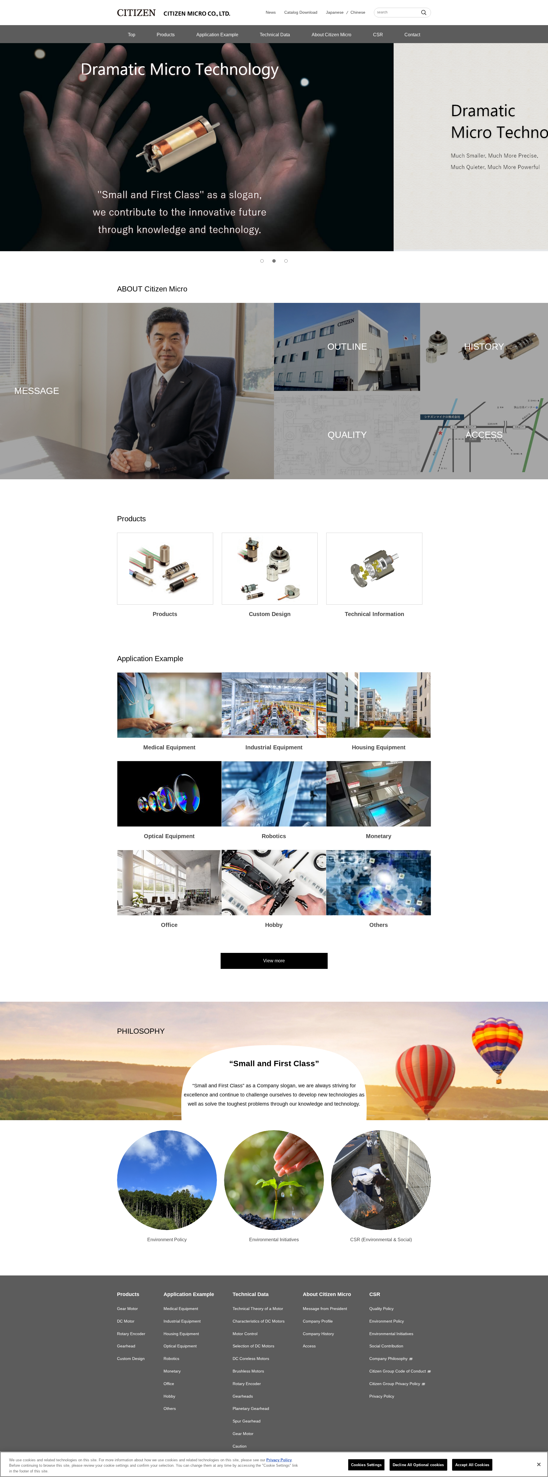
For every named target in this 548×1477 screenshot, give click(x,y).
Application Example (217, 34)
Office (169, 1383)
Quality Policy (381, 1308)
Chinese (357, 12)
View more (274, 960)
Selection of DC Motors (253, 1346)
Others (170, 1408)
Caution (240, 1446)
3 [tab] (286, 261)
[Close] (539, 1464)
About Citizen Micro (331, 34)
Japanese (335, 12)
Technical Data (275, 34)
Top (131, 34)
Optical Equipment (180, 1346)
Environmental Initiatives (391, 1333)
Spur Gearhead (247, 1421)
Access (309, 1346)
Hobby (169, 1396)
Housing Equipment (181, 1333)
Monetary (172, 1371)
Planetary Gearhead (251, 1408)
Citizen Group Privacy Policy (394, 1383)
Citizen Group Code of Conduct (397, 1371)
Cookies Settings (366, 1464)
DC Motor (125, 1321)
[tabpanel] (274, 145)
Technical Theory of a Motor (258, 1308)
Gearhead (126, 1346)
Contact (412, 34)
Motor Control (245, 1333)
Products (166, 34)
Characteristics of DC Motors (259, 1321)
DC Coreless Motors (251, 1358)
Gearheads (243, 1396)
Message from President (325, 1308)
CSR (378, 34)
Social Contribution (386, 1346)
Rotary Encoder (131, 1333)
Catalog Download (300, 12)
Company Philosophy (388, 1358)
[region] (274, 1464)
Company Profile (318, 1321)
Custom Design (131, 1358)
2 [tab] (274, 261)
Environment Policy (386, 1321)
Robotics (171, 1358)
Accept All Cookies (472, 1464)
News (271, 12)
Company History (318, 1333)
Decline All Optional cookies (418, 1464)
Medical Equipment (181, 1308)
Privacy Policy (381, 1396)
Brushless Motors (248, 1371)
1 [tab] (262, 261)
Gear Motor (127, 1308)
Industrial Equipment (182, 1321)
